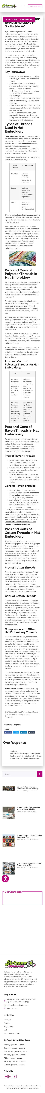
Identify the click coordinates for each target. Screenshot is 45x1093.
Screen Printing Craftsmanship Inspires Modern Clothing (28, 808)
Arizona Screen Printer (13, 689)
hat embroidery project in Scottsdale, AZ (20, 44)
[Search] (39, 774)
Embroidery (13, 19)
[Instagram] (10, 1076)
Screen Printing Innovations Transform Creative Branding (27, 788)
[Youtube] (6, 1076)
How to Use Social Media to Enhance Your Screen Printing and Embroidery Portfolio (21, 521)
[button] (8, 732)
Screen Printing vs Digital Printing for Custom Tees (29, 836)
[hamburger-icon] (22, 6)
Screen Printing (26, 19)
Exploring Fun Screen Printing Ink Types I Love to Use (29, 864)
